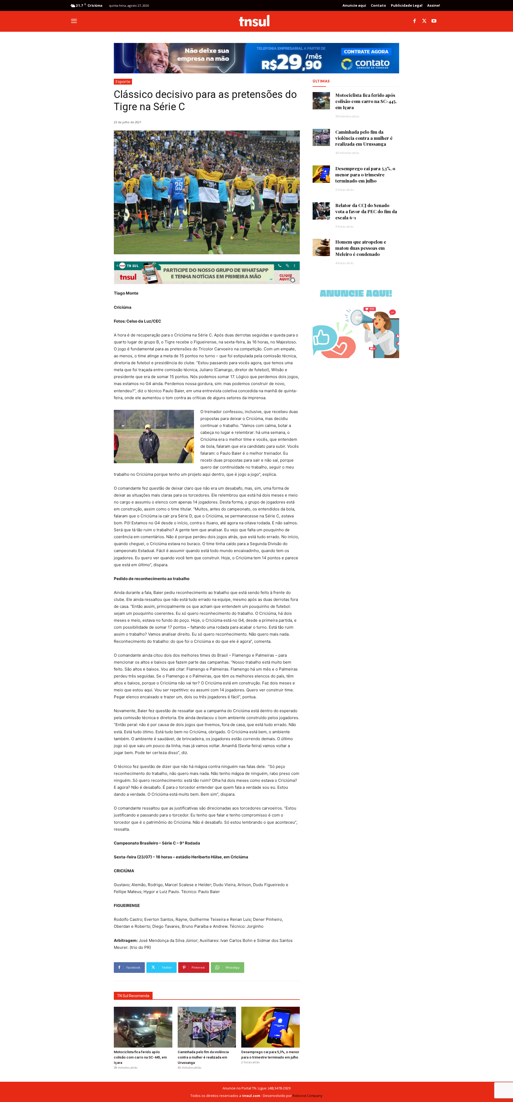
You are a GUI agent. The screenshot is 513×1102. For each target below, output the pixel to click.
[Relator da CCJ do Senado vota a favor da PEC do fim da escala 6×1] (321, 211)
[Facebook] (414, 21)
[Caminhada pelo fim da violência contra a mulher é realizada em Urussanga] (207, 1027)
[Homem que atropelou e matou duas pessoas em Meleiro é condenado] (321, 247)
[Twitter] (424, 21)
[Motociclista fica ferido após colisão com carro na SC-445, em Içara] (143, 1027)
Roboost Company (307, 1095)
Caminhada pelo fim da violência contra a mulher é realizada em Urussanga (203, 1057)
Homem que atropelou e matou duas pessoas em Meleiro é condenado (360, 248)
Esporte (122, 81)
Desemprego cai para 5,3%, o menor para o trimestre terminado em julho (365, 174)
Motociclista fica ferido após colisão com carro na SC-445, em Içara (140, 1057)
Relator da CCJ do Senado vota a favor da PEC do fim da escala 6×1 (366, 211)
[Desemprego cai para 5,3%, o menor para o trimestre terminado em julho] (270, 1027)
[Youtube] (434, 21)
